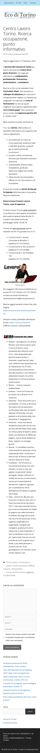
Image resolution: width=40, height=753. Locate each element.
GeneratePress (33, 749)
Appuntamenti (8, 3)
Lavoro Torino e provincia (19, 322)
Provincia (33, 3)
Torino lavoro (11, 562)
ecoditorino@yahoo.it (16, 738)
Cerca (5, 707)
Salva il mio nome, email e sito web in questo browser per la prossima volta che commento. (20, 637)
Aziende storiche (10, 723)
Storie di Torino (9, 719)
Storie (25, 3)
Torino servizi (24, 562)
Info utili (18, 3)
